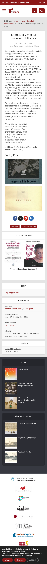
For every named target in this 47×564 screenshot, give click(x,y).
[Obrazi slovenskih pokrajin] (23, 526)
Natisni (16, 226)
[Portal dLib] (23, 508)
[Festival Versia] (11, 374)
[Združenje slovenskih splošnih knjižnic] (23, 517)
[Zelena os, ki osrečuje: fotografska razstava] (11, 388)
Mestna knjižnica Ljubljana (29, 46)
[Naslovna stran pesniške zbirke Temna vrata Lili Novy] (23, 198)
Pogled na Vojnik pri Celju (27, 437)
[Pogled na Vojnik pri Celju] (11, 443)
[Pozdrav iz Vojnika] (11, 457)
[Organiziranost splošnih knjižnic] (23, 489)
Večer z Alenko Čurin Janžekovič (23, 269)
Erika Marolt (9, 325)
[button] (37, 260)
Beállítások (32, 560)
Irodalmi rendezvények (13, 309)
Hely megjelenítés (12, 292)
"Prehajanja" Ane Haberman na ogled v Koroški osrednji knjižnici (28, 400)
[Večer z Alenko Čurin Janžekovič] (23, 253)
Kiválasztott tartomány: (15, 2)
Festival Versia (23, 369)
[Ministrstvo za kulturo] (23, 479)
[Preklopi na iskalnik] (42, 10)
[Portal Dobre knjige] (23, 535)
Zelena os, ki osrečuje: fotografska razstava (26, 385)
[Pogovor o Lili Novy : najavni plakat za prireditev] (23, 171)
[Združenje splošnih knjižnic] (23, 544)
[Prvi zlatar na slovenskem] (11, 428)
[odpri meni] (4, 11)
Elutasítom (20, 560)
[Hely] (34, 10)
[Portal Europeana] (23, 498)
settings (29, 556)
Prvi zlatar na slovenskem (27, 423)
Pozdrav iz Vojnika (24, 452)
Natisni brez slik (29, 226)
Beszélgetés (28, 309)
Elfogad (7, 560)
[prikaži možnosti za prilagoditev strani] (40, 2)
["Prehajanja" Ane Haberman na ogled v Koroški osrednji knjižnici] (11, 403)
